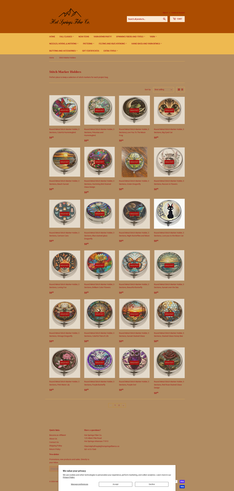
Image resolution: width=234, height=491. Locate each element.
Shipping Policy (55, 446)
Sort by (148, 89)
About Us (53, 439)
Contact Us (54, 442)
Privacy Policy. (69, 477)
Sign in (165, 13)
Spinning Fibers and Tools (130, 36)
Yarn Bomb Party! (103, 36)
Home (52, 36)
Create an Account (178, 13)
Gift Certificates (90, 51)
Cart (179, 19)
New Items (84, 36)
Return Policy (54, 449)
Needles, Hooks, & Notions (63, 43)
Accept (115, 484)
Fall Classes (66, 36)
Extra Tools (110, 51)
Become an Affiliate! (57, 435)
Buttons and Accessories (62, 51)
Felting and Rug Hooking (112, 43)
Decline (152, 484)
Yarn (152, 36)
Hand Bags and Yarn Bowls (145, 43)
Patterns (88, 43)
